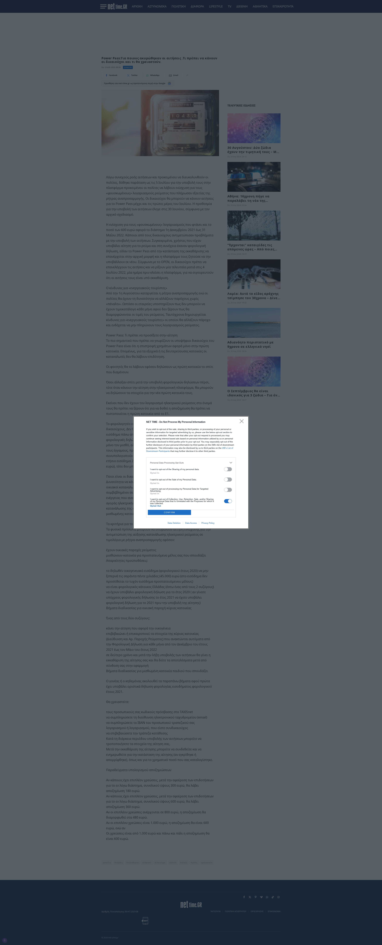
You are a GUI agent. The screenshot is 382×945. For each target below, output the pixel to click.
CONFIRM (169, 512)
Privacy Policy (207, 523)
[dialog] (191, 472)
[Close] (242, 422)
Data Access (191, 523)
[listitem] (191, 462)
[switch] (228, 469)
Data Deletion (174, 523)
